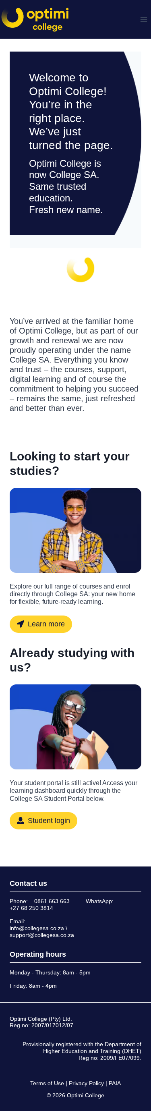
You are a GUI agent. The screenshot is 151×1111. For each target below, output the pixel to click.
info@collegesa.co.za (37, 928)
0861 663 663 (52, 901)
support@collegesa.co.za (42, 935)
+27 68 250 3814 (31, 908)
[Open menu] (143, 19)
